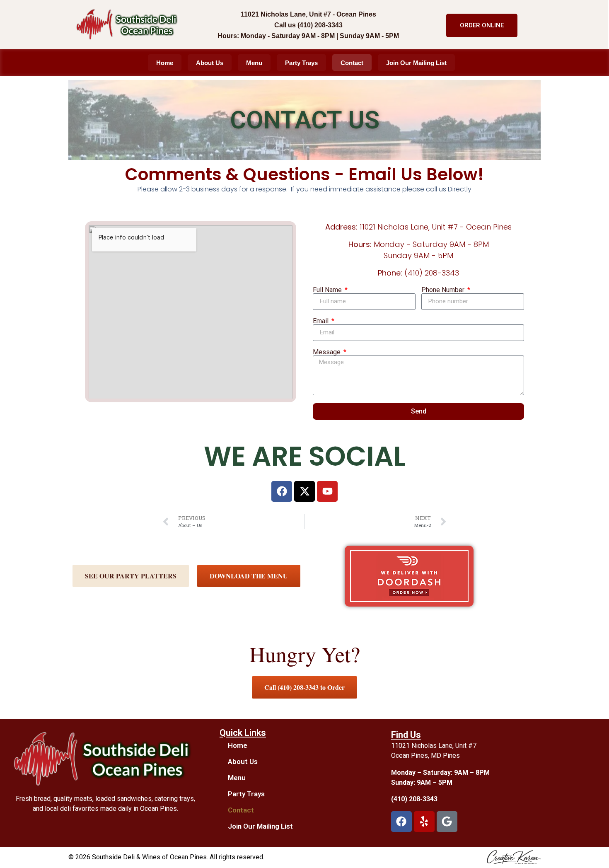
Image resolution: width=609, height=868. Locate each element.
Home (164, 62)
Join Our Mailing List (416, 62)
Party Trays (301, 62)
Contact (352, 62)
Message (327, 352)
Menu (254, 62)
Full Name (328, 290)
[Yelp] (424, 821)
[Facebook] (401, 821)
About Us (209, 62)
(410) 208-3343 (414, 799)
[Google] (447, 821)
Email (321, 321)
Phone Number (443, 290)
